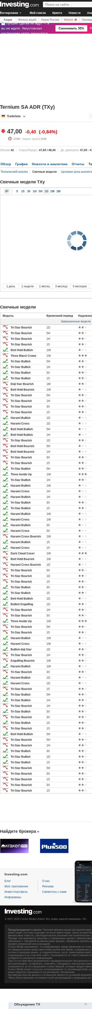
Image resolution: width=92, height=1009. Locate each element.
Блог (7, 881)
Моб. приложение (16, 886)
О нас (46, 881)
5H (40, 191)
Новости (74, 13)
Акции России (50, 19)
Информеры (12, 897)
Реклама (48, 886)
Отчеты (78, 164)
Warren (69, 19)
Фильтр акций (27, 19)
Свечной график (6, 191)
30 (28, 191)
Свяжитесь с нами (54, 891)
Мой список (38, 13)
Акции (8, 19)
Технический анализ (14, 171)
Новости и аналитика (49, 164)
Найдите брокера (18, 831)
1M (58, 191)
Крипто (57, 13)
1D (46, 191)
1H (35, 191)
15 (23, 191)
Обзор (5, 164)
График (21, 164)
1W (52, 191)
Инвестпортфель (16, 891)
